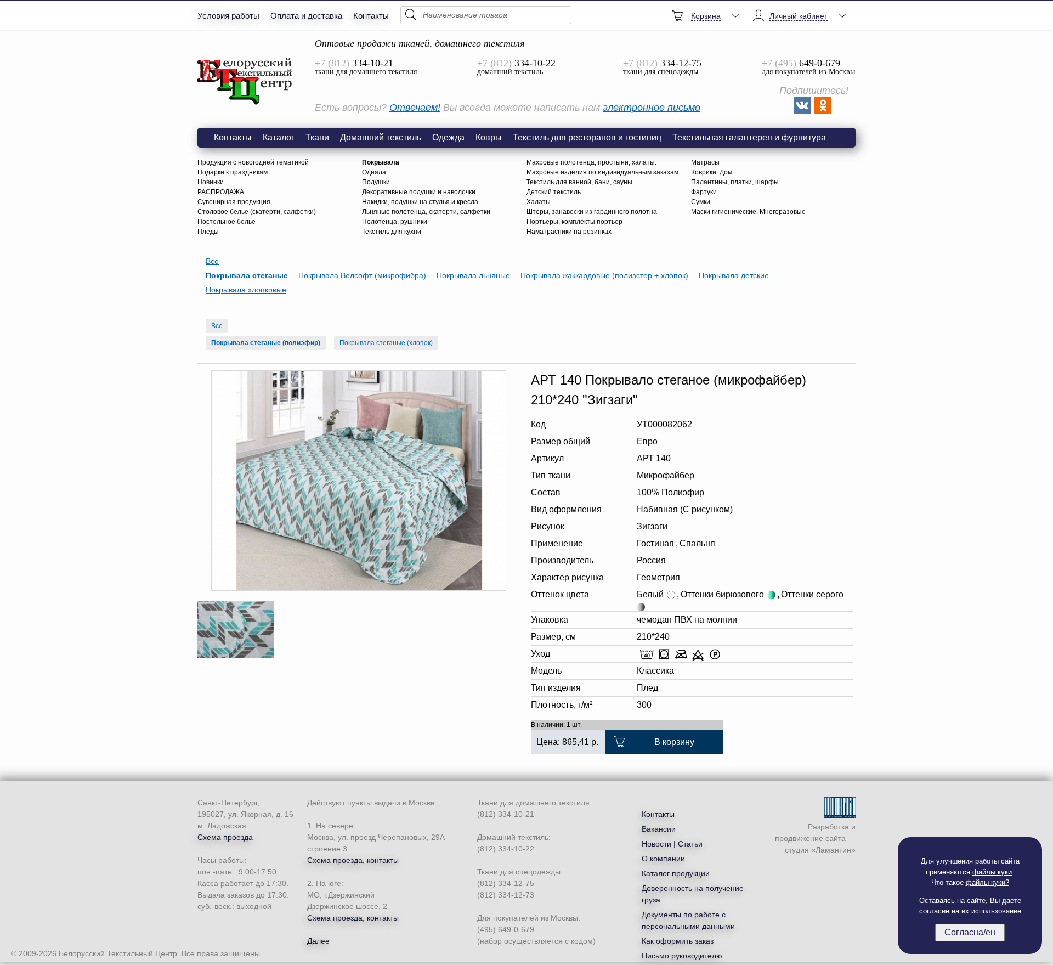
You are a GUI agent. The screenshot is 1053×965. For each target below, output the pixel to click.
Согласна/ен (969, 932)
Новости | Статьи (672, 843)
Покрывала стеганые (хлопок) (386, 343)
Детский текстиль (553, 192)
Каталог (279, 137)
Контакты (371, 15)
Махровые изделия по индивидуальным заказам (602, 172)
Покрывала (380, 162)
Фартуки (704, 192)
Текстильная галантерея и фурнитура (749, 137)
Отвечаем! (414, 107)
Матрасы (705, 162)
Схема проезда (225, 837)
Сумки (700, 202)
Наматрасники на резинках (569, 231)
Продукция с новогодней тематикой (253, 162)
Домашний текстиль (380, 137)
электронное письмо (651, 107)
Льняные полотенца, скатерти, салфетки (426, 212)
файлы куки (992, 872)
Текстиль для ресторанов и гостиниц (587, 137)
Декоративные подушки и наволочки (418, 192)
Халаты (538, 202)
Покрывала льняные (473, 275)
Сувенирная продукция (233, 202)
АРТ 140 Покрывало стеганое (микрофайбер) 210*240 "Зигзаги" (245, 81)
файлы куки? (987, 882)
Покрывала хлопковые (246, 289)
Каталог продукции (676, 873)
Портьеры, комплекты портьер (574, 221)
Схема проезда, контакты (353, 860)
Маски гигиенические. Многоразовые (748, 212)
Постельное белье (226, 221)
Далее (318, 940)
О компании (663, 858)
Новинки (210, 182)
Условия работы (228, 15)
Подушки (376, 182)
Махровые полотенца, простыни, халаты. (591, 162)
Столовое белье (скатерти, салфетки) (256, 212)
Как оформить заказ (678, 940)
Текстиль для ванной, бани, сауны (579, 182)
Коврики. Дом (711, 172)
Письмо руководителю (682, 955)
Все (212, 261)
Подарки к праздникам (232, 172)
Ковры (488, 137)
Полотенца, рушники (394, 221)
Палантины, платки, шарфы (735, 182)
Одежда (448, 137)
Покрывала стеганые (247, 275)
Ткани (317, 137)
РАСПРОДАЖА (220, 192)
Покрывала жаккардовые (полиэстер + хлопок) (604, 275)
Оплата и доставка (306, 15)
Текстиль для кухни (391, 231)
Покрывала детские (734, 275)
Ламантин (833, 849)
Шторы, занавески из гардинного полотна (591, 212)
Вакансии (659, 829)
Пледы (208, 231)
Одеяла (374, 172)
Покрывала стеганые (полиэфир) (265, 343)
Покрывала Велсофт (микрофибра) (362, 275)
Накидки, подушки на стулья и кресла (420, 202)
